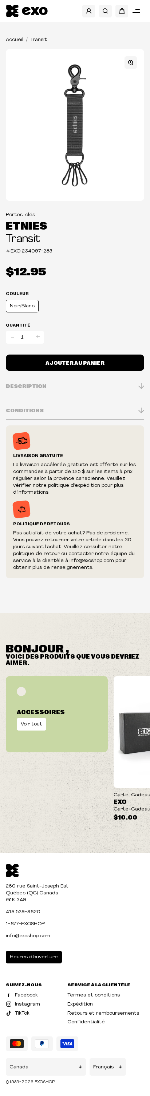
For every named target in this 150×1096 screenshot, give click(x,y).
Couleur (17, 293)
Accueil (14, 40)
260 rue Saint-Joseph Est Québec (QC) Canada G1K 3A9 (37, 893)
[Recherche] (105, 11)
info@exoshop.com (28, 936)
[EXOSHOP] (27, 11)
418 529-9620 (23, 912)
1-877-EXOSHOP (25, 924)
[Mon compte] (88, 11)
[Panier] (121, 11)
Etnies (26, 224)
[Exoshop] (12, 870)
